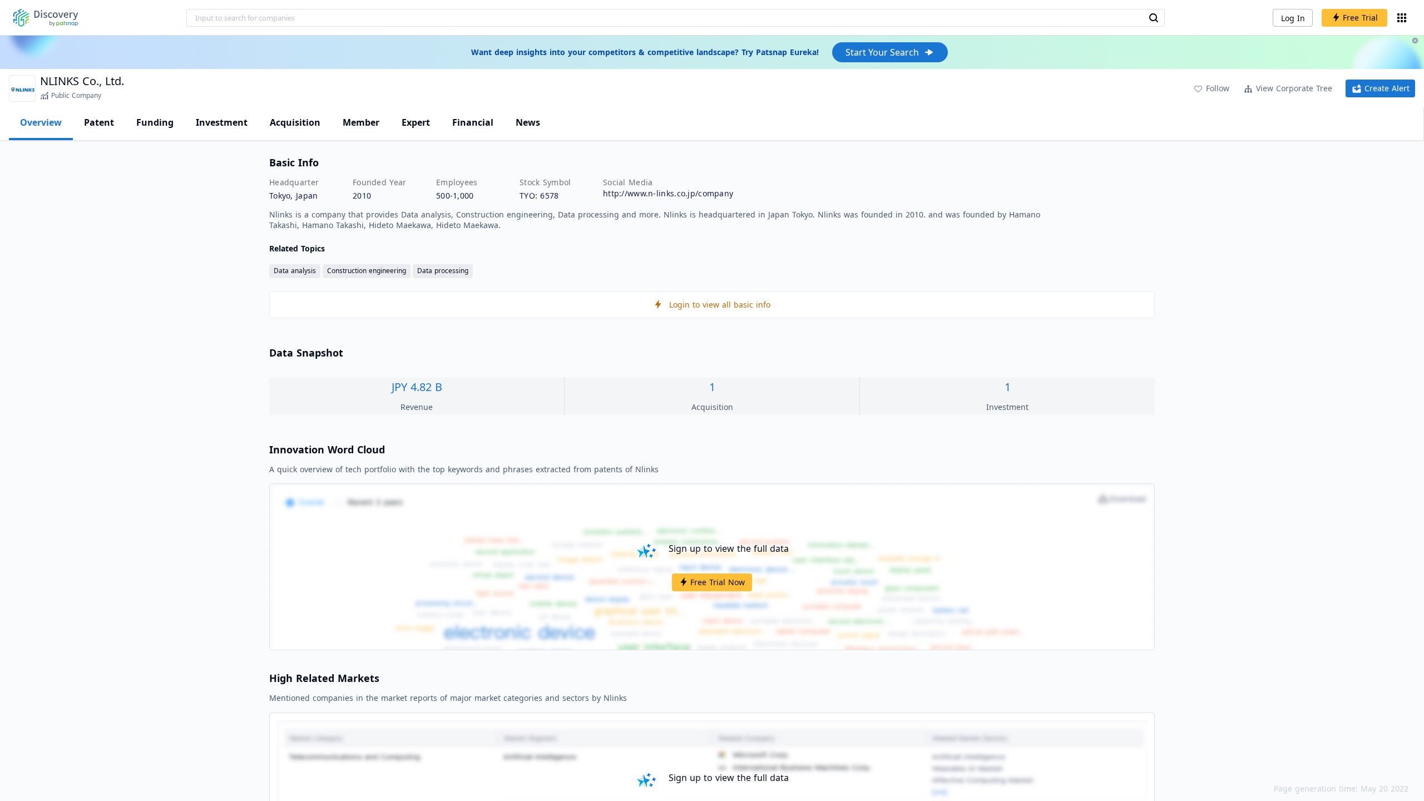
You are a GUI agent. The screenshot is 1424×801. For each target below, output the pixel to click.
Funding (155, 122)
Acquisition (295, 122)
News (528, 122)
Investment (222, 122)
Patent (99, 122)
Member (361, 122)
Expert (416, 122)
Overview (41, 122)
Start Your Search (882, 52)
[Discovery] (45, 18)
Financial (472, 122)
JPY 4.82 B (417, 386)
